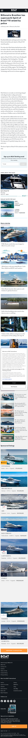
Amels (3, 468)
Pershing (3, 192)
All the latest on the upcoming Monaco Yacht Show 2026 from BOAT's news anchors (13, 267)
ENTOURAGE (5, 466)
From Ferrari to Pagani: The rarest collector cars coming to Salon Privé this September (21, 430)
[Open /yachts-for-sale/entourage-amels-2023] (14, 456)
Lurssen (3, 621)
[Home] (14, 10)
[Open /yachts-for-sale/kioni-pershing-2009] (7, 204)
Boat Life (3, 690)
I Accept (14, 382)
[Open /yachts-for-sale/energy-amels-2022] (14, 569)
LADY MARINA (6, 556)
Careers (3, 668)
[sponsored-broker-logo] (4, 464)
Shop (15, 686)
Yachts (2, 682)
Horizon (3, 491)
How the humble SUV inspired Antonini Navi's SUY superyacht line (20, 405)
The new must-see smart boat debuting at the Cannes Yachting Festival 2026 (20, 396)
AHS (2, 511)
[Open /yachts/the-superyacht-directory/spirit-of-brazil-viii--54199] (14, 181)
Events (15, 682)
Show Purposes (14, 386)
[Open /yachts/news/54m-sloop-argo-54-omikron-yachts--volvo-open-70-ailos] (14, 324)
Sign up (14, 726)
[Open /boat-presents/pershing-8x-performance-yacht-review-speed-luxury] (7, 413)
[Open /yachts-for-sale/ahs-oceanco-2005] (14, 501)
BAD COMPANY (6, 533)
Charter (3, 686)
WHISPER (4, 619)
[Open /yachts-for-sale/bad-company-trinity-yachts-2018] (14, 524)
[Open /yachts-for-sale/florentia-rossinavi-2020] (14, 632)
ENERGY (4, 578)
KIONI (16, 201)
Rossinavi (3, 643)
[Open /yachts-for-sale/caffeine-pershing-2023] (7, 213)
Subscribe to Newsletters (14, 650)
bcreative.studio (18, 690)
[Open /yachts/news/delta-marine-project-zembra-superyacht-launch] (14, 279)
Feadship (3, 558)
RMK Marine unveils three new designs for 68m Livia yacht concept (12, 245)
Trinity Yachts (4, 535)
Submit (23, 164)
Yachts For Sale (4, 684)
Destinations (4, 688)
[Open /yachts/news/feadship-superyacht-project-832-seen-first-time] (14, 301)
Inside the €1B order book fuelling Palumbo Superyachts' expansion (21, 438)
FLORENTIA (5, 641)
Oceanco (3, 513)
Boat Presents (4, 692)
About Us (3, 664)
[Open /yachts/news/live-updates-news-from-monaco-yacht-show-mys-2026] (14, 256)
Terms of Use (4, 670)
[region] (14, 369)
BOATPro (16, 684)
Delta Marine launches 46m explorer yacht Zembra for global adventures (12, 290)
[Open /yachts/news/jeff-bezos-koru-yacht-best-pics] (14, 346)
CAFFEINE (17, 210)
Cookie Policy (4, 672)
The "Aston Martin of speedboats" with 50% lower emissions (20, 421)
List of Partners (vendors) (7, 379)
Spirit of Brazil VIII (5, 191)
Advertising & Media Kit (7, 662)
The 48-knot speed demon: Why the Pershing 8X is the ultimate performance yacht (21, 413)
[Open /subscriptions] (10, 709)
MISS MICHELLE (6, 488)
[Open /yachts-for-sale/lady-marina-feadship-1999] (14, 546)
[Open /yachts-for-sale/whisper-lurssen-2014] (14, 609)
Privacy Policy (4, 674)
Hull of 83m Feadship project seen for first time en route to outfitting (12, 312)
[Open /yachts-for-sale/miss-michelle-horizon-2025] (14, 479)
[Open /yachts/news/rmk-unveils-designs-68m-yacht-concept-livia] (14, 234)
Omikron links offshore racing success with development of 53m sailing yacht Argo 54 (13, 334)
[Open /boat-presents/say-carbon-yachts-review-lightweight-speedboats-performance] (7, 421)
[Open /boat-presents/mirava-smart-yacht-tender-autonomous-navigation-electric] (7, 396)
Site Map (16, 688)
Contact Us (3, 666)
